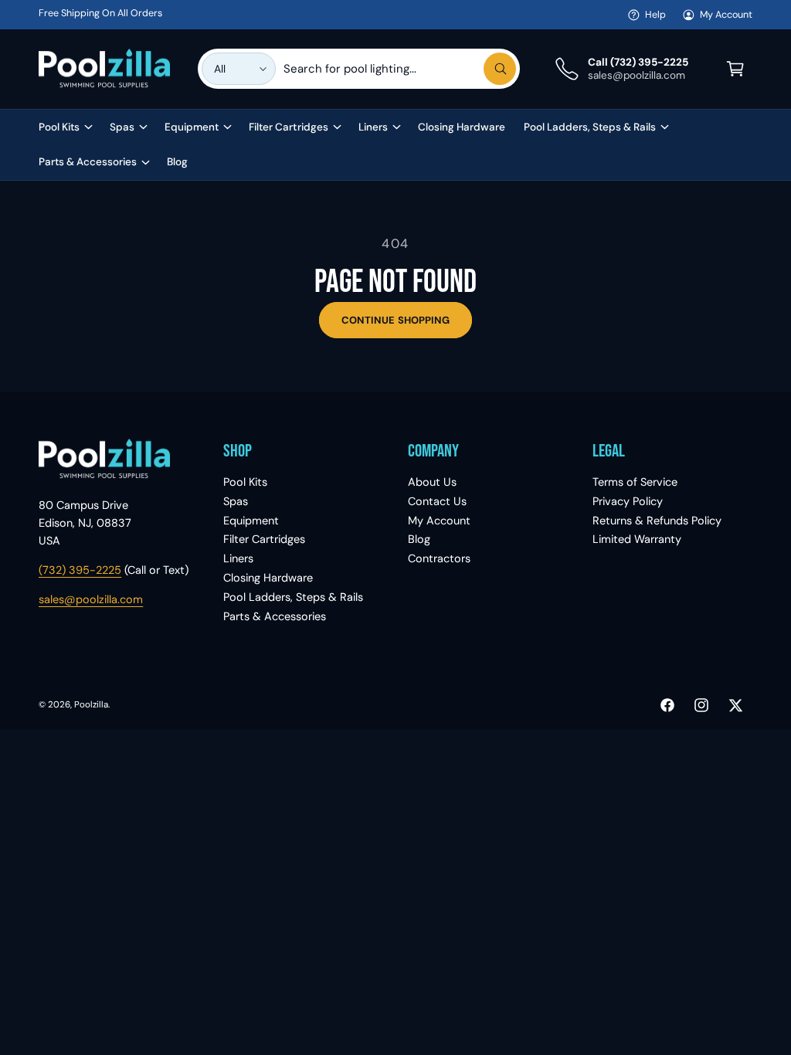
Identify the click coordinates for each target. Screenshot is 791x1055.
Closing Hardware (268, 578)
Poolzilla (91, 705)
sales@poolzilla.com (91, 599)
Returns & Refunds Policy (656, 521)
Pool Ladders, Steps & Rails (293, 597)
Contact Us (437, 501)
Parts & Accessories (274, 616)
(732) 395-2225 (80, 570)
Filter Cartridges (264, 539)
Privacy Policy (627, 501)
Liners (238, 558)
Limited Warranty (636, 539)
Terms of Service (634, 482)
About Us (432, 482)
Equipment (251, 521)
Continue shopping (395, 320)
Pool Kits (245, 482)
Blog (419, 539)
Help (655, 14)
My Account (726, 14)
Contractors (439, 558)
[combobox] (400, 69)
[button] (735, 69)
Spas (235, 501)
